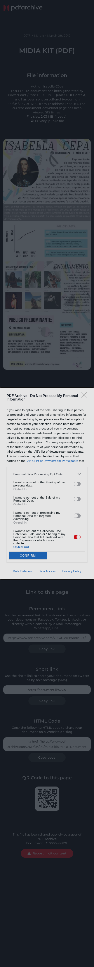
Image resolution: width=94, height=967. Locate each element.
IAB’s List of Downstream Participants (52, 461)
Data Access (47, 571)
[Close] (85, 396)
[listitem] (47, 474)
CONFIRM (28, 555)
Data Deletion (22, 571)
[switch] (77, 484)
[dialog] (47, 483)
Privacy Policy (71, 571)
